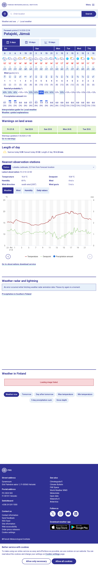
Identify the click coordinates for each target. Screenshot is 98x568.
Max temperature (65, 394)
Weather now (11, 394)
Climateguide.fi (56, 481)
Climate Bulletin (56, 484)
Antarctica (54, 502)
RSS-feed (6, 521)
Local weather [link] (26, 21)
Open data (54, 496)
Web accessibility (9, 526)
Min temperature (85, 394)
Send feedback (8, 518)
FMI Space (54, 487)
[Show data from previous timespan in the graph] (8, 256)
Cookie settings (8, 532)
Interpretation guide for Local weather (19, 109)
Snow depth (62, 400)
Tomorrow (26, 394)
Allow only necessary (36, 561)
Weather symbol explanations (15, 112)
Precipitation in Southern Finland (16, 294)
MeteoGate (54, 493)
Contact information (10, 515)
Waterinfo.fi (55, 499)
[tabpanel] (49, 76)
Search (89, 14)
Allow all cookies (64, 561)
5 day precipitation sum (41, 400)
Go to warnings (9, 139)
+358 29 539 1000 (9, 504)
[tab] (11, 42)
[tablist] (49, 42)
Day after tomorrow (44, 394)
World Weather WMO (58, 490)
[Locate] (5, 14)
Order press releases (11, 529)
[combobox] (46, 14)
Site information (8, 524)
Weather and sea (9, 21)
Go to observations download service (19, 264)
